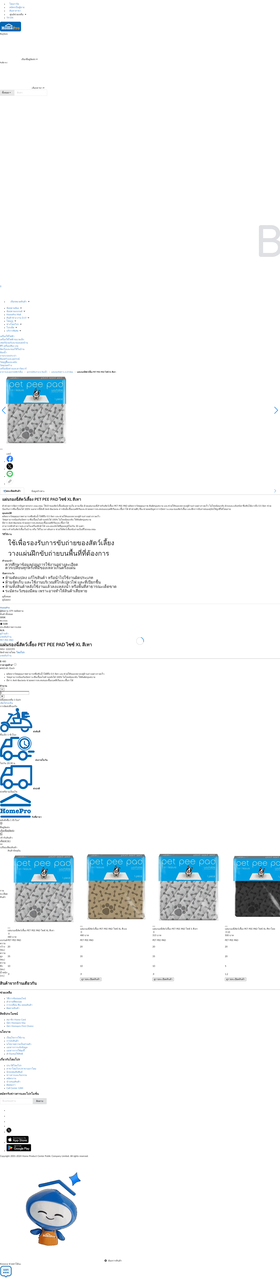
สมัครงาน (11, 1078)
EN (11, 18)
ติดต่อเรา (11, 1085)
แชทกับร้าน (6, 637)
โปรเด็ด (10, 327)
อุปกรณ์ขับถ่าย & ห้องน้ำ (37, 372)
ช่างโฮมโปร (12, 324)
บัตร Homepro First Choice (19, 1026)
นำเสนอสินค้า (13, 1082)
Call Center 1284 (14, 1088)
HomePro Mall (13, 315)
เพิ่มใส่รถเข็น (6, 703)
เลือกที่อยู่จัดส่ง (28, 59)
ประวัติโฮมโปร (14, 1065)
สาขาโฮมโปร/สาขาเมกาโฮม (21, 1069)
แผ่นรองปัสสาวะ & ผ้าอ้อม (62, 372)
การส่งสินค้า (12, 1041)
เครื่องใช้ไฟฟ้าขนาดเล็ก (12, 339)
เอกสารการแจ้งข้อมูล (17, 1047)
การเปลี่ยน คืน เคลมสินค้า (19, 1005)
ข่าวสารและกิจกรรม (16, 1075)
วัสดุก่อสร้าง (6, 365)
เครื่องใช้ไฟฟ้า (7, 336)
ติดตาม (39, 1101)
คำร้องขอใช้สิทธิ (14, 1054)
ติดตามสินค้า (12, 1008)
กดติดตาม (18, 611)
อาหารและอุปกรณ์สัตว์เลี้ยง (11, 372)
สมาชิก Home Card (16, 1020)
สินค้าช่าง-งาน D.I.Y (16, 318)
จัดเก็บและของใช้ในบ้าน (12, 349)
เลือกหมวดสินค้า (18, 302)
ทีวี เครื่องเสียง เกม (9, 346)
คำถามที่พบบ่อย (14, 1002)
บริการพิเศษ (12, 331)
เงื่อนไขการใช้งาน (15, 1038)
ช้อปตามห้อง (12, 308)
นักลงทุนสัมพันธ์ (14, 1072)
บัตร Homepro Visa (15, 1023)
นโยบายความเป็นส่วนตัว (18, 1044)
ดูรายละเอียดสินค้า (90, 979)
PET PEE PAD (6, 640)
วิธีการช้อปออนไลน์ (16, 998)
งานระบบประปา (8, 356)
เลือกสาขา (36, 88)
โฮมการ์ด (14, 4)
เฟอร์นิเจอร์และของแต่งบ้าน (14, 343)
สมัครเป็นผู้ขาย (16, 7)
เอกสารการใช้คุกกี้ (15, 1051)
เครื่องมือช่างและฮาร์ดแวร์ (13, 369)
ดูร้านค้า (4, 634)
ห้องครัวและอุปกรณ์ (10, 359)
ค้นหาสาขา (15, 11)
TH (8, 18)
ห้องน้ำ (3, 352)
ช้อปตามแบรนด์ (14, 311)
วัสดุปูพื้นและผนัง (8, 362)
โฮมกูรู (9, 321)
